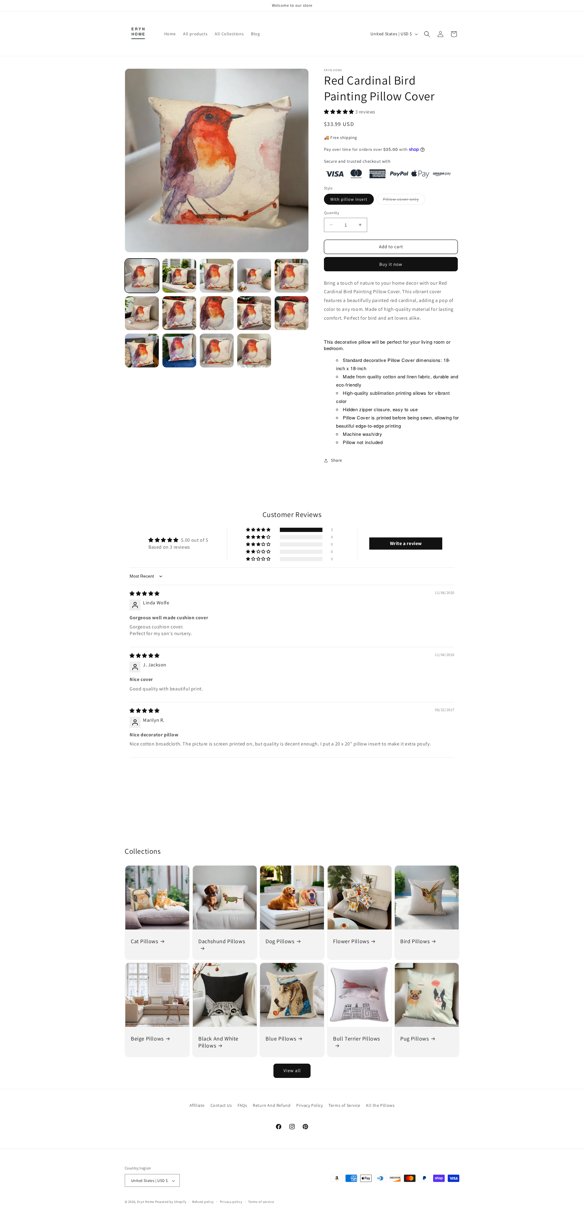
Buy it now (390, 264)
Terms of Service (344, 1105)
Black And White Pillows (218, 1042)
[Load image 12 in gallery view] (179, 350)
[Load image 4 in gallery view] (254, 276)
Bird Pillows (414, 941)
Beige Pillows (147, 1038)
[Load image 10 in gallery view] (291, 313)
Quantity (331, 212)
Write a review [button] (406, 543)
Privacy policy (231, 1202)
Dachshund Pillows (221, 941)
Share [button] (336, 460)
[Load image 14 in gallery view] (254, 350)
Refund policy (203, 1202)
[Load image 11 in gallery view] (142, 350)
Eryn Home (145, 1202)
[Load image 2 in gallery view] (179, 276)
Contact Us (221, 1105)
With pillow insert (348, 199)
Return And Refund (271, 1105)
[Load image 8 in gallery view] (217, 313)
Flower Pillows (351, 941)
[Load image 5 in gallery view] (291, 276)
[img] (145, 593)
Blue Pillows (281, 1038)
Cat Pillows (144, 941)
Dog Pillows (280, 941)
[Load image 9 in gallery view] (254, 313)
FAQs (242, 1105)
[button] (427, 34)
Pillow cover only (404, 200)
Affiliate (197, 1105)
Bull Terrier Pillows (356, 1038)
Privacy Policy (309, 1105)
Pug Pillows (414, 1038)
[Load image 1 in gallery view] (142, 276)
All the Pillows (380, 1105)
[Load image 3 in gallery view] (217, 276)
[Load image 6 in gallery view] (142, 313)
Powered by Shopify (170, 1202)
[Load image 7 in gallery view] (179, 313)
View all (292, 1070)
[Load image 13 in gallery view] (217, 350)
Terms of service (261, 1202)
